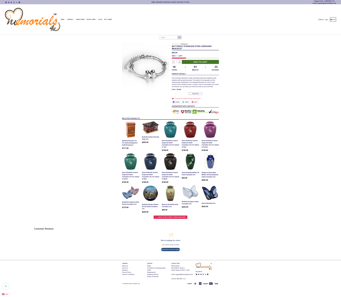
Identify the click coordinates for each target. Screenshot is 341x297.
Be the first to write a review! (170, 249)
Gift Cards (108, 19)
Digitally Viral (136, 283)
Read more (195, 93)
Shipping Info (151, 272)
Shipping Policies (152, 274)
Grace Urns (80, 19)
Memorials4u (129, 283)
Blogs (149, 266)
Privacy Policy (126, 272)
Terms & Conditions (128, 274)
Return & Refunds (153, 276)
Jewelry (70, 19)
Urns (63, 19)
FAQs (149, 270)
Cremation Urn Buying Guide (156, 268)
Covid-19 (125, 268)
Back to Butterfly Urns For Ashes (172, 217)
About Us (125, 266)
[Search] (179, 37)
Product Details (179, 74)
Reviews (125, 270)
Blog (100, 19)
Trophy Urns (91, 19)
